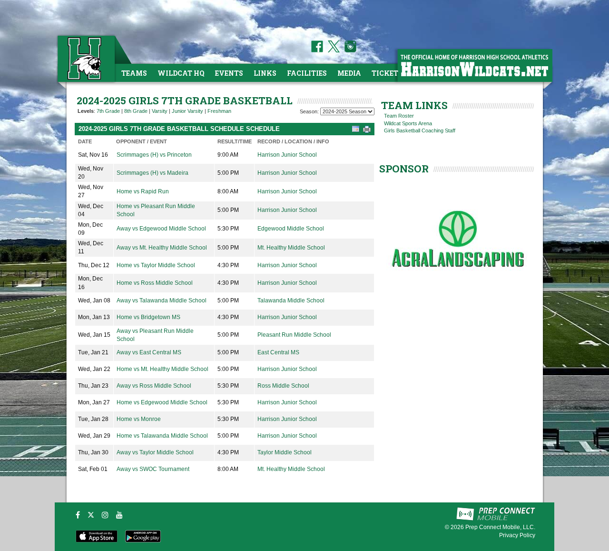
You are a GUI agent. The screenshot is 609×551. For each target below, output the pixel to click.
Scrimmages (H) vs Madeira (152, 173)
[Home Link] (85, 58)
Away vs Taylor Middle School (155, 452)
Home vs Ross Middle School (155, 283)
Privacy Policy (517, 535)
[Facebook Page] (317, 50)
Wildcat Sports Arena (408, 123)
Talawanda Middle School (290, 300)
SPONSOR (404, 168)
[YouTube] (119, 515)
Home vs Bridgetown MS (148, 317)
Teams (134, 73)
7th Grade (108, 111)
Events (229, 73)
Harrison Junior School (287, 154)
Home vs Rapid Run (143, 191)
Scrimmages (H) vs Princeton (154, 154)
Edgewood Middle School (290, 228)
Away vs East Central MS (149, 352)
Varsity (159, 111)
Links (265, 73)
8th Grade (135, 111)
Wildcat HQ (181, 73)
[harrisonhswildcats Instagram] (348, 50)
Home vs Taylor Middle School (156, 265)
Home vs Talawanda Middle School (162, 435)
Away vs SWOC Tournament (153, 469)
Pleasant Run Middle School (294, 334)
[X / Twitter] (91, 515)
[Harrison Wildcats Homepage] (474, 65)
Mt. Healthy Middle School (291, 247)
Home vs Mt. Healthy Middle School (162, 369)
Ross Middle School (283, 385)
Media (349, 73)
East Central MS (278, 352)
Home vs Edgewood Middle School (162, 402)
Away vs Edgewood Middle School (161, 228)
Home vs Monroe (139, 419)
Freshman (219, 111)
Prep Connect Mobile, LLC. (500, 527)
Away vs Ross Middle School (154, 385)
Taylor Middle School (284, 452)
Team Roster (399, 116)
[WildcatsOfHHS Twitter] (332, 50)
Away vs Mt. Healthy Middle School (162, 247)
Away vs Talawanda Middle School (161, 300)
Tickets (387, 73)
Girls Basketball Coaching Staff (419, 130)
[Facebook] (78, 515)
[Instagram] (105, 515)
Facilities (307, 73)
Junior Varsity (187, 111)
